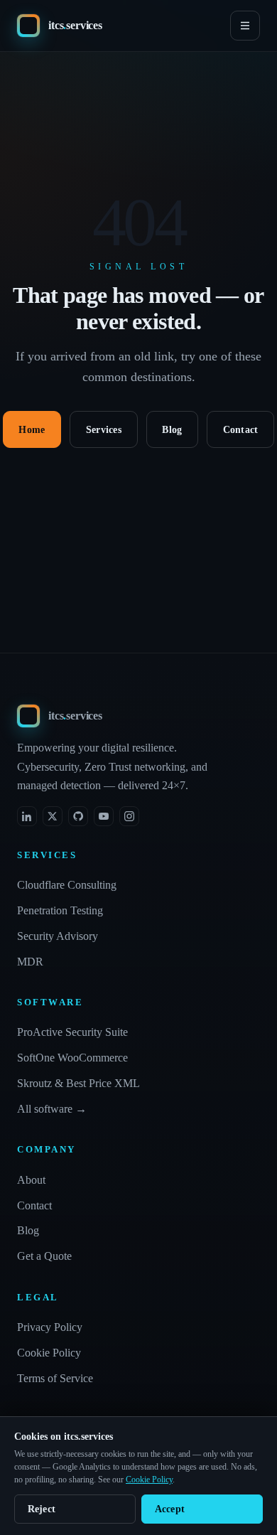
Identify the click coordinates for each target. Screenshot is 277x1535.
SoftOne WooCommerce (72, 1058)
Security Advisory (57, 936)
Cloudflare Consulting (66, 885)
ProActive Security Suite (72, 1032)
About (31, 1180)
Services (103, 429)
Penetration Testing (60, 910)
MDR (30, 962)
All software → (52, 1109)
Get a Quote (44, 1256)
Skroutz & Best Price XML (78, 1083)
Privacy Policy (49, 1327)
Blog (172, 429)
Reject (42, 1509)
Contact (241, 429)
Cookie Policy (49, 1353)
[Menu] (245, 26)
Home (31, 429)
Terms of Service (55, 1378)
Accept (170, 1509)
